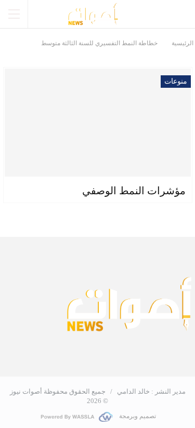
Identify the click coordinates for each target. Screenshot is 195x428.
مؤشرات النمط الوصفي (134, 190)
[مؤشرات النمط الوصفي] (98, 123)
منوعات (175, 81)
